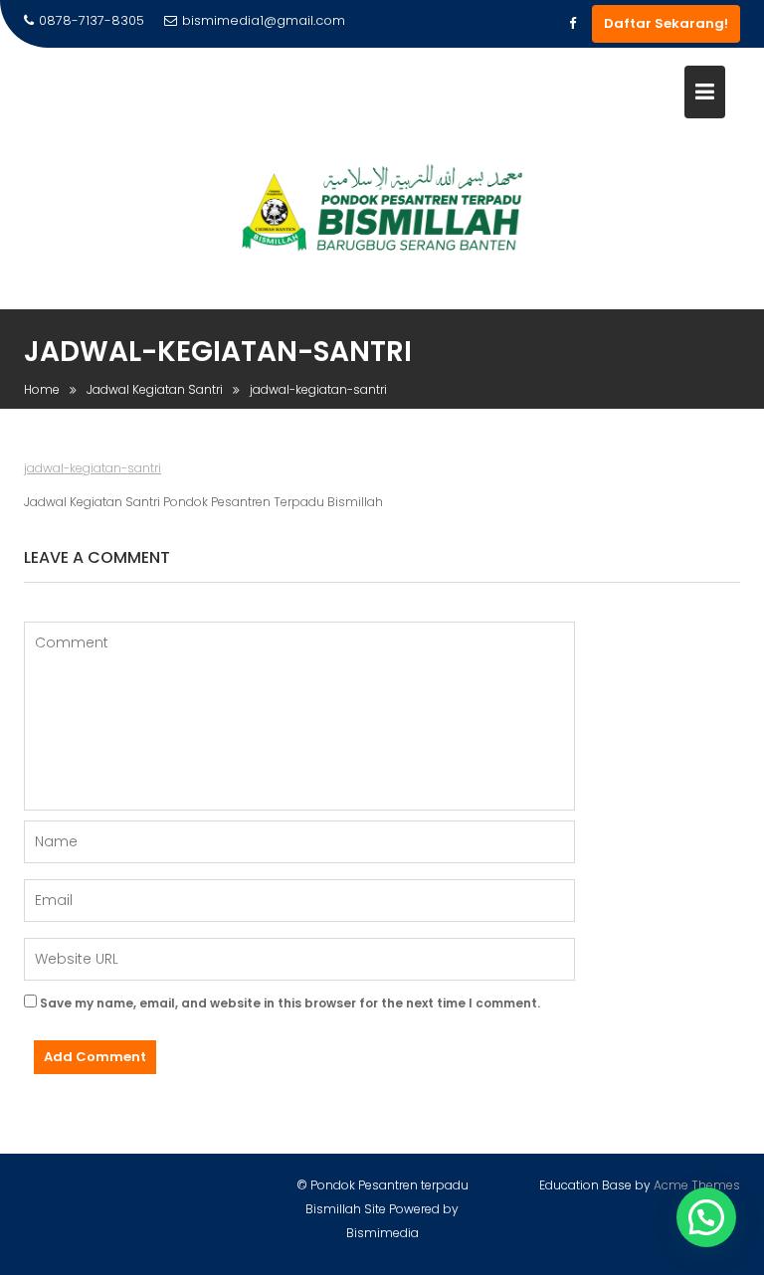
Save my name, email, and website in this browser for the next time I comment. (290, 1003)
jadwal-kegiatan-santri (92, 467)
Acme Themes (697, 1185)
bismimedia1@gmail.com (263, 20)
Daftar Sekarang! (666, 23)
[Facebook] (572, 24)
